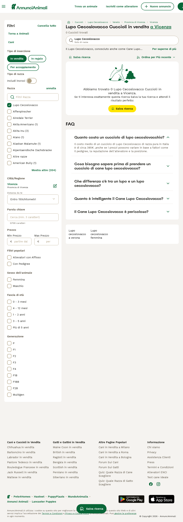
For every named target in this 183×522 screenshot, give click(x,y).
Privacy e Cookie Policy (77, 513)
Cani (11, 42)
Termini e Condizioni (160, 467)
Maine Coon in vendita (67, 447)
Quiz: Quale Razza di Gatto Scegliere (116, 482)
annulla (51, 88)
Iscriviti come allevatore (122, 6)
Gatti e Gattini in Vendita (69, 442)
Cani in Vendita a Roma (113, 452)
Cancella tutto (47, 25)
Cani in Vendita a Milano (114, 447)
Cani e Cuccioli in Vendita (23, 442)
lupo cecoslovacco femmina (99, 234)
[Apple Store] (161, 499)
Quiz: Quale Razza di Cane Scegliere (115, 474)
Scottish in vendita (65, 467)
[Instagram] (158, 484)
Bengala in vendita (65, 462)
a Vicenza (160, 26)
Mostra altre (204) (44, 170)
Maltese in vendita (19, 477)
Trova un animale (86, 6)
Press (150, 462)
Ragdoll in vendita (64, 457)
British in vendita (64, 452)
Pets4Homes (22, 496)
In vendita (16, 58)
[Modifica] (55, 185)
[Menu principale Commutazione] (3, 6)
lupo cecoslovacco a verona (77, 234)
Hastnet (39, 496)
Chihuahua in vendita (20, 447)
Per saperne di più (164, 49)
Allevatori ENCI (157, 472)
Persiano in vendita (65, 472)
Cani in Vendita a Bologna (115, 457)
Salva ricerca (81, 57)
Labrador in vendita (19, 457)
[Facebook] (150, 484)
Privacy (151, 452)
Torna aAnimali (18, 33)
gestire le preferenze (125, 513)
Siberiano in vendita (66, 477)
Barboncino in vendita (21, 452)
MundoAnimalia (78, 496)
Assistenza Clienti (158, 457)
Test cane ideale (157, 477)
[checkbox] (9, 105)
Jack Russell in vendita (22, 472)
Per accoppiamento (23, 67)
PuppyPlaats (56, 496)
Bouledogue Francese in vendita (28, 467)
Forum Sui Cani (108, 462)
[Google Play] (131, 499)
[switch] (32, 81)
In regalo (37, 58)
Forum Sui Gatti (109, 467)
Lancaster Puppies (44, 501)
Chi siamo (153, 447)
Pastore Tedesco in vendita (24, 462)
